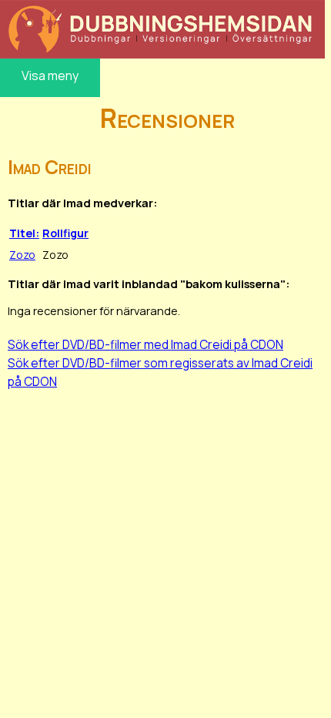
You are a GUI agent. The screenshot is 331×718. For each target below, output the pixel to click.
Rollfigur (65, 233)
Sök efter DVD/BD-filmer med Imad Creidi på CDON (145, 344)
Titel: (24, 233)
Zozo (22, 254)
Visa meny (50, 75)
